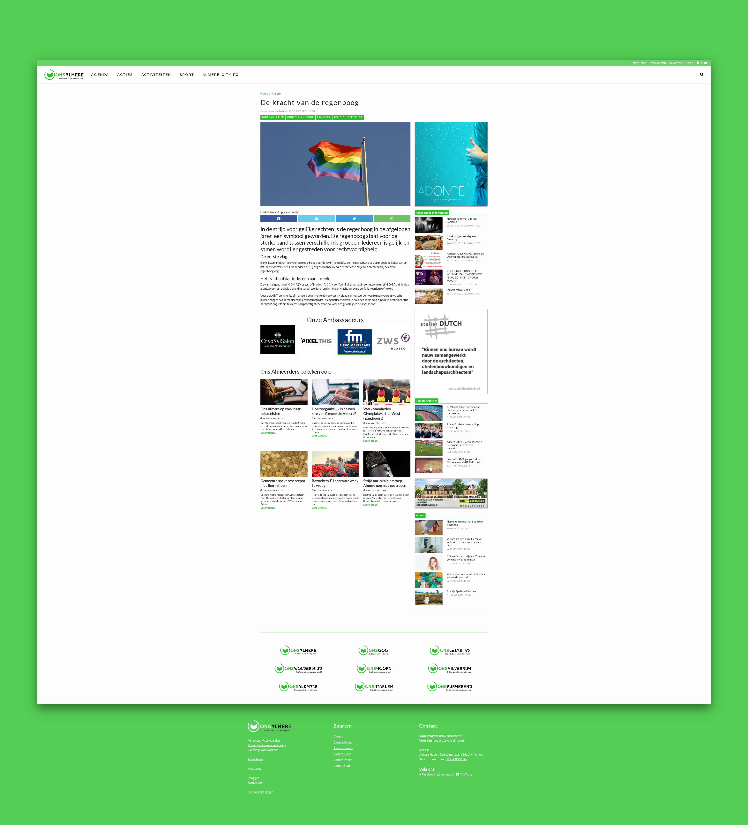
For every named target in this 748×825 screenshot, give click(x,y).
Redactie (283, 111)
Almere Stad (341, 765)
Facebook (428, 774)
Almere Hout (342, 754)
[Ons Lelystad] (450, 650)
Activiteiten (156, 75)
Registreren (255, 782)
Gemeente (355, 117)
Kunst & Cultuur (300, 117)
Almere (338, 736)
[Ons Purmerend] (450, 686)
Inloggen (253, 778)
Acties (125, 75)
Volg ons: (427, 769)
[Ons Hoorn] (374, 668)
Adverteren (676, 63)
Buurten (342, 726)
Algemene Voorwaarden (264, 740)
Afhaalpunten (658, 63)
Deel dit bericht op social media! (279, 212)
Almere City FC (221, 75)
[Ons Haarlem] (374, 686)
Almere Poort (342, 759)
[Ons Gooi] (374, 650)
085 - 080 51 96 (456, 759)
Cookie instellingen (260, 792)
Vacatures (254, 768)
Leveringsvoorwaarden (263, 750)
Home (264, 93)
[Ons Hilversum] (450, 668)
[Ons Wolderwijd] (298, 668)
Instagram (447, 774)
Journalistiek (273, 117)
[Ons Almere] (298, 650)
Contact (428, 726)
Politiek (324, 117)
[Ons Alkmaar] (298, 686)
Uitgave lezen (638, 63)
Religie (339, 117)
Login (689, 63)
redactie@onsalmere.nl (449, 740)
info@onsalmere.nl (450, 735)
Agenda (100, 75)
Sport (187, 75)
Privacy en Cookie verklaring (267, 745)
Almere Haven (343, 748)
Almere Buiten (343, 742)
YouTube (466, 774)
